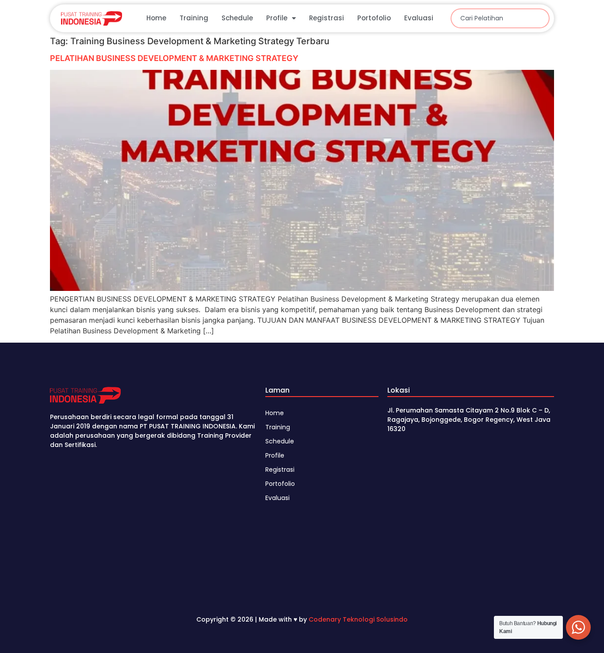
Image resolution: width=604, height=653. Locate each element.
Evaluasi (418, 18)
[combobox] (500, 18)
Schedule (237, 18)
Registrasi (326, 18)
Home (156, 18)
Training (194, 18)
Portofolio (374, 18)
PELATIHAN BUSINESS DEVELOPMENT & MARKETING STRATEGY (174, 58)
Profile (276, 18)
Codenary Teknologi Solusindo (358, 619)
